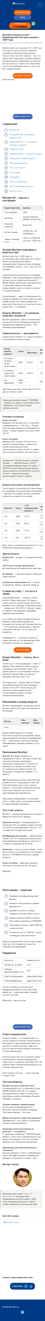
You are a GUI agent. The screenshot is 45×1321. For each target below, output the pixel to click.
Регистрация (14, 172)
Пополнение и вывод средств (22, 158)
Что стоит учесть (17, 168)
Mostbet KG (14, 130)
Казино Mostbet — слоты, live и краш (25, 154)
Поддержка (14, 177)
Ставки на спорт (16, 149)
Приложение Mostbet (18, 163)
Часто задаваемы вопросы (21, 186)
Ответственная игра (18, 182)
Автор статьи (15, 191)
